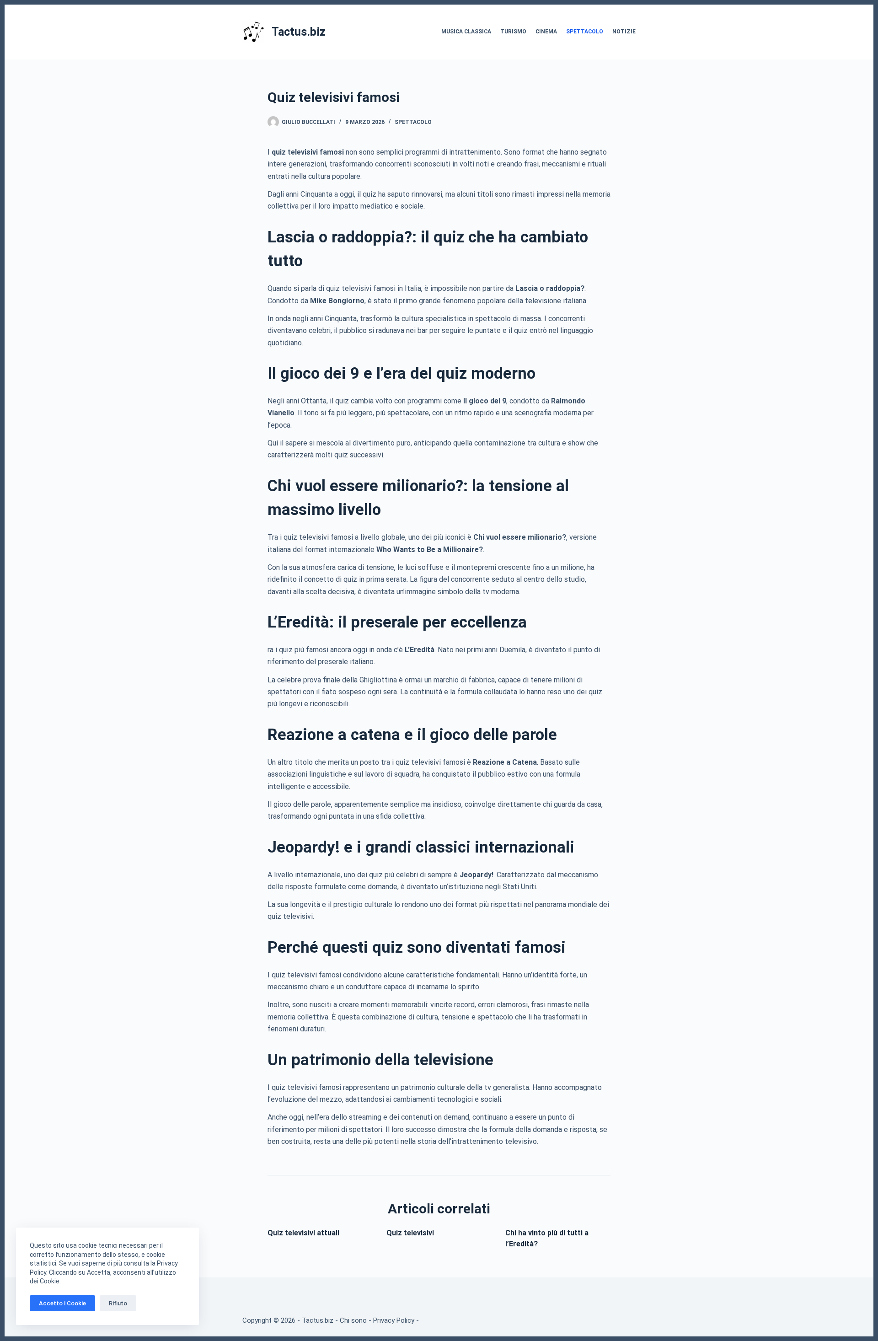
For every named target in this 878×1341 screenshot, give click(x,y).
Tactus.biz (299, 31)
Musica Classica (466, 31)
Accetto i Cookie (62, 1303)
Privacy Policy (393, 1320)
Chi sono (353, 1320)
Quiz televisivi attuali (303, 1232)
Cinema (546, 31)
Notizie (624, 31)
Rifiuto (118, 1303)
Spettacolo (584, 31)
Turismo (513, 31)
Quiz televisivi (410, 1232)
